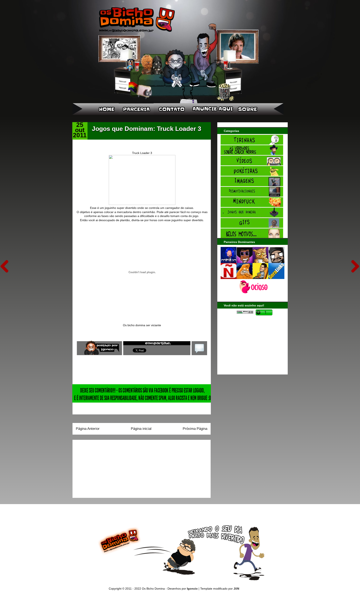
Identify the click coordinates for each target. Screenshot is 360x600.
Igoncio (192, 588)
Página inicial (141, 429)
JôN (236, 588)
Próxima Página (195, 429)
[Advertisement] (102, 467)
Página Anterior (88, 429)
